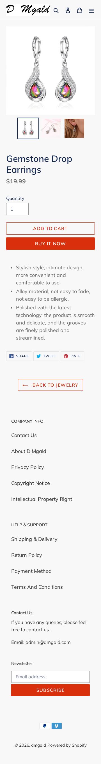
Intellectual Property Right (41, 499)
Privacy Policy (27, 467)
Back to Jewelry (54, 385)
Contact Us (24, 435)
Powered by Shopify (67, 745)
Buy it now (50, 243)
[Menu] (91, 10)
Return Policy (26, 555)
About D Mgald (28, 451)
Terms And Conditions (37, 587)
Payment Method (31, 571)
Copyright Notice (30, 483)
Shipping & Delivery (34, 539)
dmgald (38, 745)
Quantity (15, 198)
